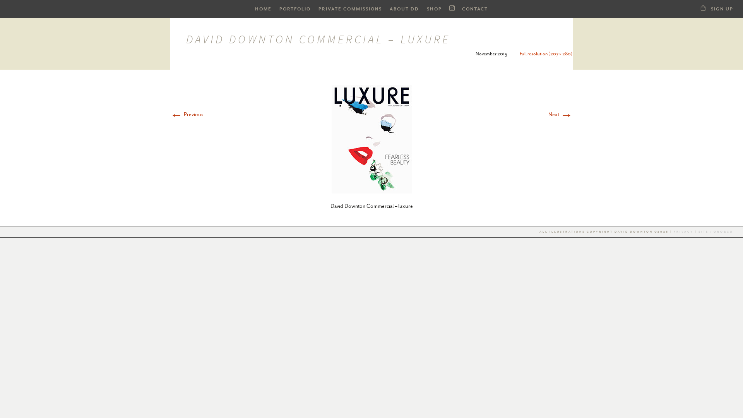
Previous (186, 114)
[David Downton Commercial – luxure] (372, 138)
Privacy (683, 231)
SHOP (434, 9)
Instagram (452, 8)
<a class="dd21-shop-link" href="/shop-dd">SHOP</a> (703, 8)
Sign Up (722, 9)
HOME (263, 9)
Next (560, 114)
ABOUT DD (404, 9)
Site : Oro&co (715, 231)
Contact (475, 9)
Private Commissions (350, 9)
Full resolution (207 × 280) (546, 54)
